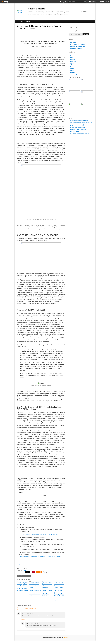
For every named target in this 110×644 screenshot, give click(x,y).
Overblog (66, 637)
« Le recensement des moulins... (24, 600)
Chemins (72, 66)
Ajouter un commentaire (30, 608)
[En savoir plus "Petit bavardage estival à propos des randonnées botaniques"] (87, 90)
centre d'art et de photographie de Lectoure (81, 124)
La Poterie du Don (74, 131)
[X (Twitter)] (63, 1)
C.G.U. (51, 643)
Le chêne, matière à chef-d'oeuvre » (57, 600)
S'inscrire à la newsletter (24, 576)
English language (74, 74)
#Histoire (25, 570)
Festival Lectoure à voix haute (77, 127)
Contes (72, 68)
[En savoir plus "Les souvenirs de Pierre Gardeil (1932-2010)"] (74, 114)
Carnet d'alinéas (36, 8)
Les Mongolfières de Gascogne (78, 129)
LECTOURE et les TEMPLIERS (77, 44)
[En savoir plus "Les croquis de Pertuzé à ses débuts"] (74, 102)
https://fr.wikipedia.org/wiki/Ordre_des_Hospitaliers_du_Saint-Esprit (40, 534)
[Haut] (18, 564)
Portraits (72, 72)
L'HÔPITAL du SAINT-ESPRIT (77, 46)
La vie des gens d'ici (75, 54)
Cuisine (72, 70)
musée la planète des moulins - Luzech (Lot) (81, 122)
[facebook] (60, 1)
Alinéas (72, 65)
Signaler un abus (45, 643)
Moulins (72, 63)
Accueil (22, 21)
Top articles (31, 643)
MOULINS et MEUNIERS (76, 48)
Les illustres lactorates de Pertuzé (78, 126)
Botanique (72, 57)
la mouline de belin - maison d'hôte (79, 120)
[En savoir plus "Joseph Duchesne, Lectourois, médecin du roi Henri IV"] (87, 102)
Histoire (72, 56)
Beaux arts (73, 61)
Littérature (72, 59)
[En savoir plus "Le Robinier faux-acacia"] (87, 114)
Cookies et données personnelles (62, 643)
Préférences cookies (75, 643)
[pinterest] (66, 1)
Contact (28, 21)
